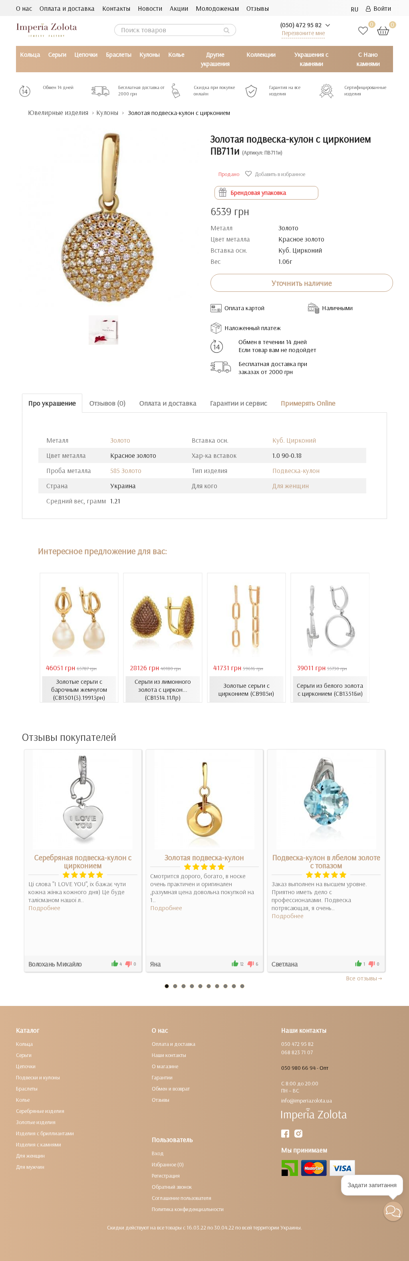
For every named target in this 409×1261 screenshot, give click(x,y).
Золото (120, 440)
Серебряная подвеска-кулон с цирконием (82, 861)
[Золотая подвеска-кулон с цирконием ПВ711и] (107, 212)
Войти (381, 8)
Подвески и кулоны (38, 1077)
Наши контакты (169, 1055)
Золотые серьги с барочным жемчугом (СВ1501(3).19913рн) (79, 689)
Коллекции (261, 54)
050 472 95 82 (297, 1043)
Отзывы (257, 8)
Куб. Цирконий (294, 440)
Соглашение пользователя (181, 1198)
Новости (150, 8)
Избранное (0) (168, 1164)
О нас (24, 8)
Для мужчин (30, 1166)
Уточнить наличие (302, 283)
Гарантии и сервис (238, 403)
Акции (179, 8)
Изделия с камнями (38, 1144)
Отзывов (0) (107, 403)
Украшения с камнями (311, 58)
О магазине (165, 1066)
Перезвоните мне (303, 33)
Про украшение (52, 403)
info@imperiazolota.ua (306, 1100)
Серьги (57, 54)
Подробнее (44, 908)
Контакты (116, 8)
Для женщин (290, 485)
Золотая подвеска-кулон (204, 857)
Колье (176, 54)
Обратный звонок (172, 1186)
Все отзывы (361, 978)
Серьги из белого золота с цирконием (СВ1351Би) (330, 689)
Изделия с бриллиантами (45, 1133)
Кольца (30, 54)
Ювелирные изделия (58, 112)
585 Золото (125, 470)
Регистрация (166, 1175)
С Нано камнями (368, 58)
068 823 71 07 (297, 1052)
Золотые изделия (36, 1122)
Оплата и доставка (67, 8)
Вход (158, 1153)
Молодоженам (217, 8)
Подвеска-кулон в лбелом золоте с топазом (326, 861)
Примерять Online (308, 403)
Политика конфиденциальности (188, 1209)
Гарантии (162, 1077)
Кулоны (149, 54)
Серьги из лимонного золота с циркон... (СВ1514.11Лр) (163, 689)
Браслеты (118, 54)
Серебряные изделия (40, 1111)
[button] (393, 1211)
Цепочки (85, 54)
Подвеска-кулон (296, 470)
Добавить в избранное (279, 174)
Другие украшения (215, 58)
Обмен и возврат (171, 1088)
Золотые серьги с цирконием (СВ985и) (246, 689)
